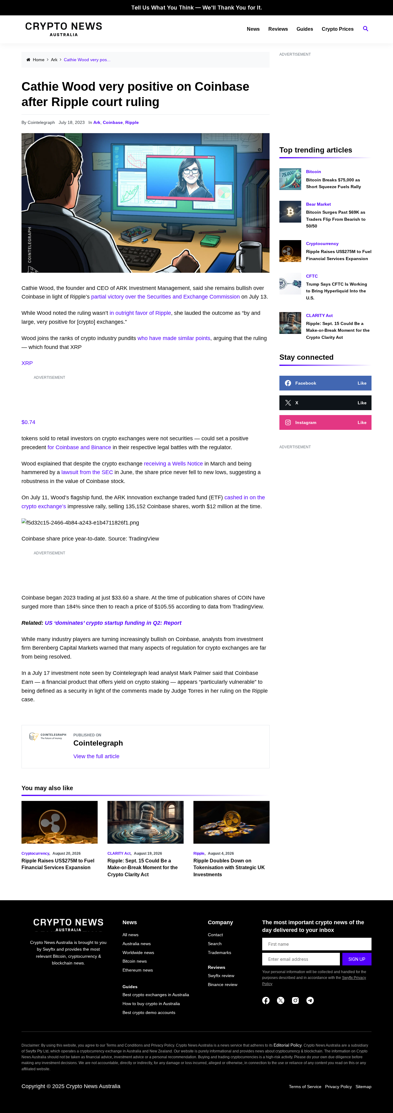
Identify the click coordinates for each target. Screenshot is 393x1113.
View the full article (96, 756)
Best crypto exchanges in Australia (156, 994)
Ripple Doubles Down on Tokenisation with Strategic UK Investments (229, 867)
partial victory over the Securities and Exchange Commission (165, 297)
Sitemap (364, 1086)
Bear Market (318, 204)
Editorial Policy (288, 1045)
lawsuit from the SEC (87, 472)
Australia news (137, 943)
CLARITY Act (118, 853)
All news (130, 934)
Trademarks (219, 952)
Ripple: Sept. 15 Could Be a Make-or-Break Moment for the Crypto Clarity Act (142, 867)
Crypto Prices (338, 29)
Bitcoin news (135, 961)
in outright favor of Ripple (140, 313)
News (253, 29)
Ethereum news (138, 970)
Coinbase (113, 122)
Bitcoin (313, 171)
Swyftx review (221, 975)
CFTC (312, 276)
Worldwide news (138, 952)
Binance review (222, 984)
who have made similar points (174, 338)
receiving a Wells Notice (173, 464)
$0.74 (28, 422)
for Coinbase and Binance (79, 447)
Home (39, 59)
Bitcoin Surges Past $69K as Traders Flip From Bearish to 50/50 (336, 219)
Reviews (278, 29)
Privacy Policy (338, 1086)
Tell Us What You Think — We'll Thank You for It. (196, 7)
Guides (305, 29)
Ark (54, 59)
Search (215, 943)
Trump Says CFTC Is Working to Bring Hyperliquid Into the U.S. (336, 291)
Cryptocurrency (35, 853)
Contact (215, 934)
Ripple (132, 122)
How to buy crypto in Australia (151, 1003)
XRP (27, 363)
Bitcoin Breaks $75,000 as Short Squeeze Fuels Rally (333, 183)
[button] (366, 28)
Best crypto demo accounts (149, 1012)
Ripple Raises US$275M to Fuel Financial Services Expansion (339, 255)
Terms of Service (305, 1086)
